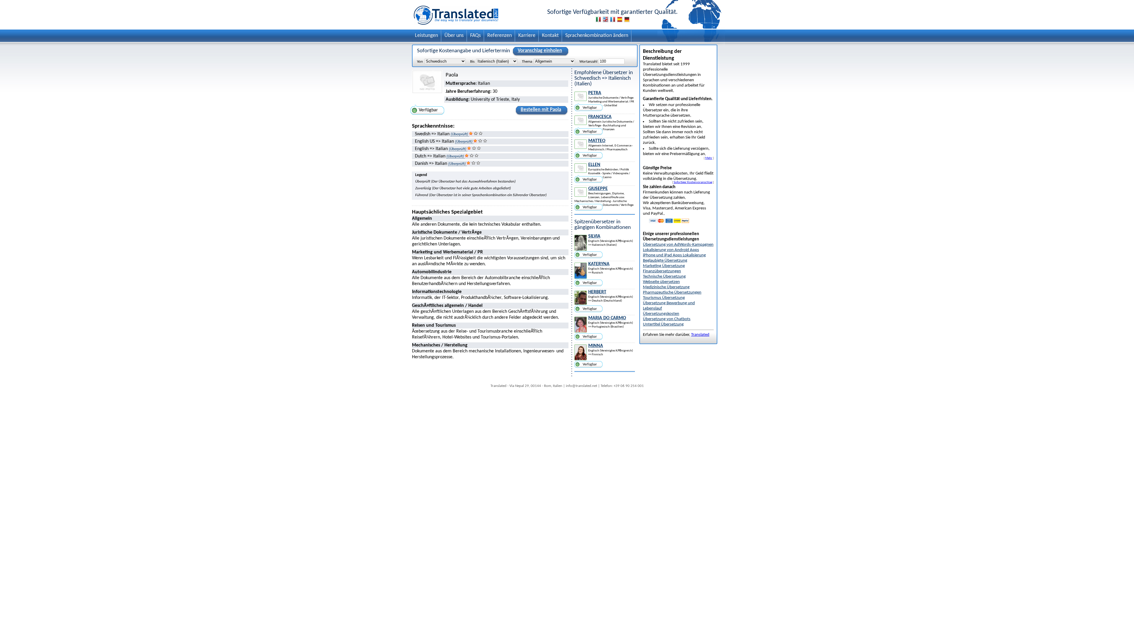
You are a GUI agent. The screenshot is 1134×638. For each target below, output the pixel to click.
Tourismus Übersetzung (664, 298)
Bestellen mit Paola (541, 109)
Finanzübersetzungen (662, 271)
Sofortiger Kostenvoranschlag (693, 182)
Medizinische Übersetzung (666, 287)
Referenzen (499, 35)
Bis (472, 62)
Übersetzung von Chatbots (666, 319)
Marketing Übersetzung (664, 266)
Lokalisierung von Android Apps (671, 250)
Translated (700, 335)
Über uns (454, 35)
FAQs (475, 35)
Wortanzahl (588, 62)
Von (420, 62)
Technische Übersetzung (664, 276)
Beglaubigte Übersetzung (665, 260)
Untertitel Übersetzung (663, 324)
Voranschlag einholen (540, 50)
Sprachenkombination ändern (596, 35)
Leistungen (426, 35)
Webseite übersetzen (661, 282)
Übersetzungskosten (661, 314)
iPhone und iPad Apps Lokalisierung (674, 255)
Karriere (526, 35)
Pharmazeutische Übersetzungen (672, 292)
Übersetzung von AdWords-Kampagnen (678, 244)
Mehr (708, 158)
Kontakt (550, 35)
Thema (527, 62)
